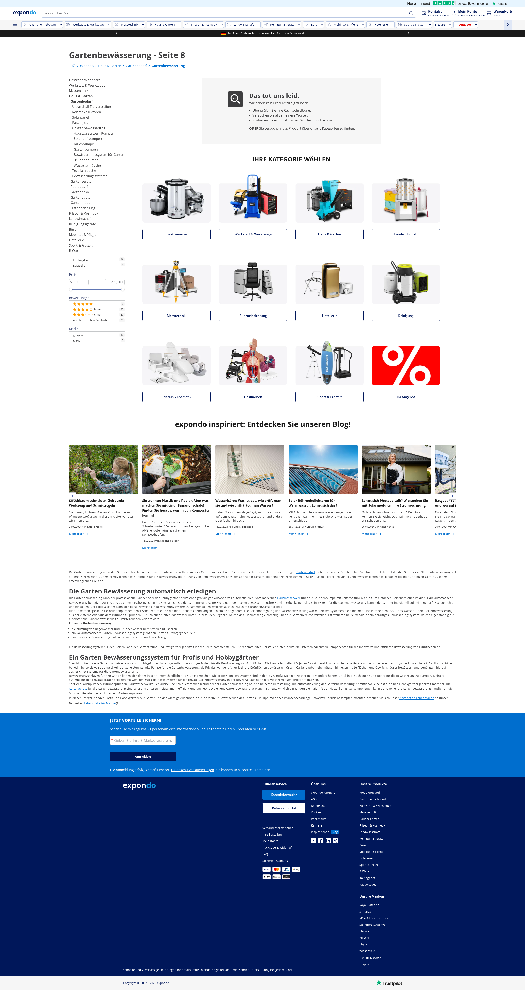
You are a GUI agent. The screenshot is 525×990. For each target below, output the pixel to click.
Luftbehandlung (83, 208)
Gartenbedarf (82, 101)
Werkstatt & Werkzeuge (87, 85)
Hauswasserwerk (288, 598)
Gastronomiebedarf (84, 80)
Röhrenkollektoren (86, 112)
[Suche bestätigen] (411, 13)
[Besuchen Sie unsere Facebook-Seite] (320, 842)
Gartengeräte (81, 181)
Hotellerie (76, 240)
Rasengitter (81, 122)
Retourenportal (284, 808)
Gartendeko (80, 192)
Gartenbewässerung (88, 128)
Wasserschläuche (87, 165)
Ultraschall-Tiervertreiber (91, 106)
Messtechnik (78, 90)
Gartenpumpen (86, 149)
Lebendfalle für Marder (100, 703)
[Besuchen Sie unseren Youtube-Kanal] (313, 842)
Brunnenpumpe (86, 160)
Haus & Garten (81, 96)
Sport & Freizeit (81, 245)
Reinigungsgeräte (82, 224)
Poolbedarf (79, 186)
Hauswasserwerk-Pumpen (94, 133)
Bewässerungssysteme (89, 176)
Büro (72, 229)
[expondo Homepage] (73, 66)
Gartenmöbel (81, 202)
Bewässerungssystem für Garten (99, 154)
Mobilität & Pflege (82, 234)
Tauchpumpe (84, 144)
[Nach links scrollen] (116, 33)
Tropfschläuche (84, 170)
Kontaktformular (284, 794)
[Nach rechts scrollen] (408, 33)
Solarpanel (80, 117)
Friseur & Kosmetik (83, 213)
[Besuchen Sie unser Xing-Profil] (335, 842)
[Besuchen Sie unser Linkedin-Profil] (328, 842)
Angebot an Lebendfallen (416, 698)
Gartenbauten (81, 197)
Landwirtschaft (80, 218)
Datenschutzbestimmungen (192, 770)
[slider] (70, 289)
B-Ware (74, 250)
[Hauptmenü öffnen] (14, 24)
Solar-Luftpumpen (88, 138)
